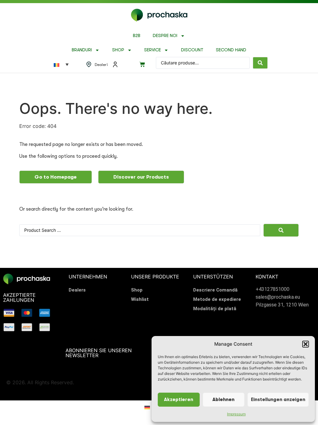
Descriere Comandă (215, 290)
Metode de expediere (217, 299)
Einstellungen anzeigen (278, 399)
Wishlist (140, 299)
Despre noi (165, 35)
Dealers (77, 290)
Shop (118, 50)
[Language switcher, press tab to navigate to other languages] (61, 64)
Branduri (82, 50)
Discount (192, 50)
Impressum (236, 414)
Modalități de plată (214, 308)
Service (152, 50)
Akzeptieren (178, 399)
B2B (136, 35)
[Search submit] (260, 63)
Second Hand (231, 50)
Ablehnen (223, 399)
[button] (305, 344)
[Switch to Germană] (147, 407)
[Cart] (142, 64)
